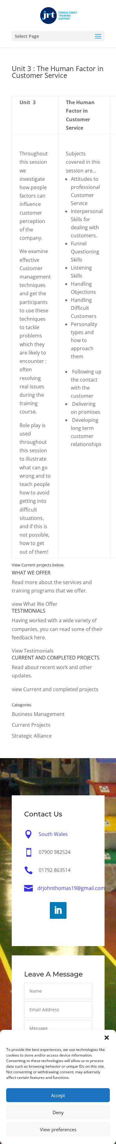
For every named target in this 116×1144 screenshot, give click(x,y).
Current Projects (31, 725)
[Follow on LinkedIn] (58, 910)
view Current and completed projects (55, 689)
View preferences (58, 1129)
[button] (107, 1038)
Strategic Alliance (32, 735)
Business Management (38, 714)
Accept (58, 1095)
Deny (58, 1112)
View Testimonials (33, 650)
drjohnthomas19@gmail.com (71, 888)
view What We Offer (35, 604)
